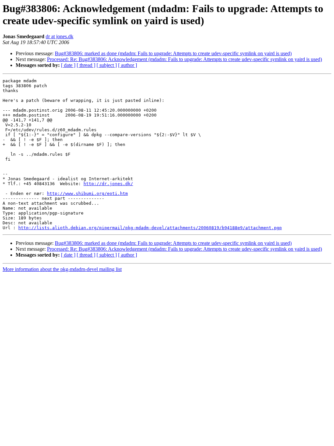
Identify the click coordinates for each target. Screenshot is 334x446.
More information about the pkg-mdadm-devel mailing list (62, 269)
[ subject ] (107, 65)
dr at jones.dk (59, 36)
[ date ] (68, 65)
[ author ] (127, 65)
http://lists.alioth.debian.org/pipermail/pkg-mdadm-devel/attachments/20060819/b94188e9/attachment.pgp (150, 227)
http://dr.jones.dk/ (108, 183)
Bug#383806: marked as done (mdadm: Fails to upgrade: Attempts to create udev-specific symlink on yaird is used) (173, 53)
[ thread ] (86, 65)
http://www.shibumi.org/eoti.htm (87, 193)
